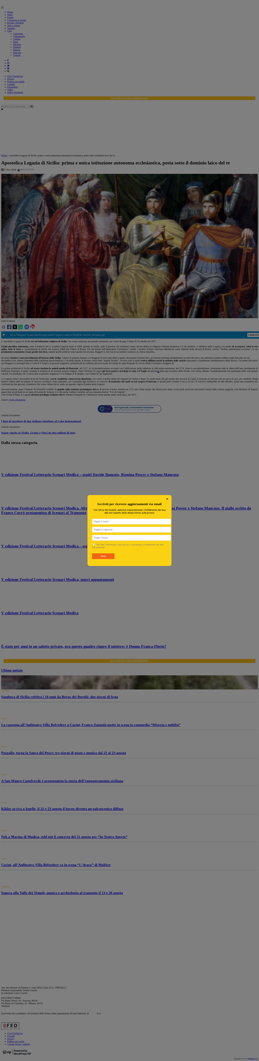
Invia (103, 556)
